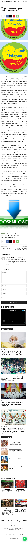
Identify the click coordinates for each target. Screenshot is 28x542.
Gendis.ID (4, 471)
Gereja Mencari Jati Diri (16, 459)
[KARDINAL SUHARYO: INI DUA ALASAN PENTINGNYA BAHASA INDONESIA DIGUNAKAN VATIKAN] (21, 503)
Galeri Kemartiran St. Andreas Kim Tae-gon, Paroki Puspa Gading (7, 491)
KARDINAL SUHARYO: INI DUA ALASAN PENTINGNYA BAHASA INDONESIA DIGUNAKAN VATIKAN (20, 512)
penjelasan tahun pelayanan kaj (19, 233)
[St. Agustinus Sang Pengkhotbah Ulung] (4, 443)
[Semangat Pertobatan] (4, 451)
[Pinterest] (14, 16)
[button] (25, 539)
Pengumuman (20, 488)
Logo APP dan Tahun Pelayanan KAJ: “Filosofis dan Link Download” (21, 250)
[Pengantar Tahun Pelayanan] (14, 214)
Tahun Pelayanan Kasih (15, 235)
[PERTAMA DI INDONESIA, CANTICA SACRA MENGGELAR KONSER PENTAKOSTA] (13, 391)
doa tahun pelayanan (8, 233)
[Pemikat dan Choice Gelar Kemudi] (4, 467)
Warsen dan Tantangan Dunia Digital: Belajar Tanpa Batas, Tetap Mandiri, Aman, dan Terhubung (12, 352)
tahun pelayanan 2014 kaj (6, 235)
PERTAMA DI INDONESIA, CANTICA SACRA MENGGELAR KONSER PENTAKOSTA (13, 404)
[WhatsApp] (17, 16)
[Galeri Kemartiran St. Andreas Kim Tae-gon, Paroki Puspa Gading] (7, 484)
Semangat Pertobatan (15, 450)
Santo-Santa (12, 440)
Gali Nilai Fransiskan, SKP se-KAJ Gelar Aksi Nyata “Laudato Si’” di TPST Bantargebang (12, 378)
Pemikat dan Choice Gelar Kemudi (16, 467)
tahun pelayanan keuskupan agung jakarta (9, 237)
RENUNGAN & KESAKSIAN (15, 448)
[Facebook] (7, 16)
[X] (10, 16)
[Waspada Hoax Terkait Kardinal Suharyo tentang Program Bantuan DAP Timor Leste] (21, 484)
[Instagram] (14, 523)
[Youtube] (16, 523)
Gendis (18, 531)
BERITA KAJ (4, 349)
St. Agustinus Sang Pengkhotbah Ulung (15, 443)
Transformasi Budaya (6, 248)
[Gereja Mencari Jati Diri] (4, 459)
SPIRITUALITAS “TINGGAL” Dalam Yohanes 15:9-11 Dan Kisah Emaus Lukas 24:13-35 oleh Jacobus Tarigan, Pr (7, 512)
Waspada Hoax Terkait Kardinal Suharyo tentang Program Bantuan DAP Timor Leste (20, 493)
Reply (7, 264)
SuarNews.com (11, 531)
